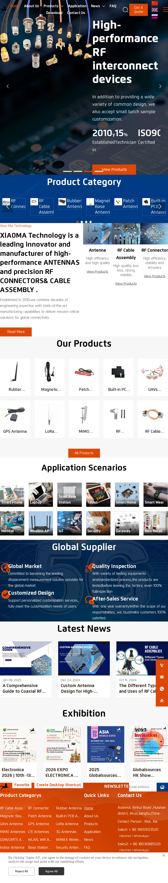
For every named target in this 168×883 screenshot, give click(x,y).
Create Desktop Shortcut (59, 785)
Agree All (51, 871)
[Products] (97, 233)
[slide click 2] (88, 171)
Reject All (21, 871)
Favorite (21, 785)
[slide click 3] (98, 171)
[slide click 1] (78, 171)
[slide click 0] (67, 171)
